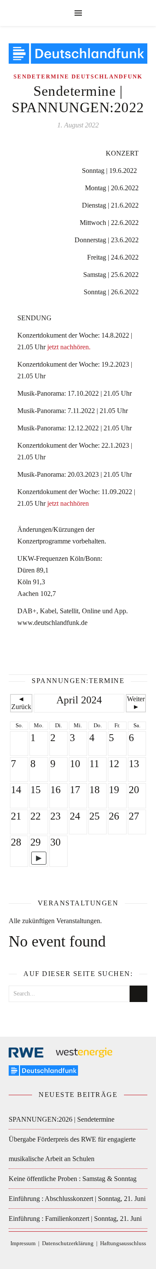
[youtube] (97, 1256)
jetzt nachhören (68, 503)
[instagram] (85, 1256)
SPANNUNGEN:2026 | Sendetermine (61, 1119)
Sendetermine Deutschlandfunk (78, 76)
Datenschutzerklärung (68, 1243)
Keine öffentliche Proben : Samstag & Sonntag (72, 1178)
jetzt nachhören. (69, 347)
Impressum (23, 1243)
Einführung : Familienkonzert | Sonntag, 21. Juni (75, 1218)
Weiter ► (136, 702)
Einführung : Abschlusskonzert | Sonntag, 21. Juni (77, 1198)
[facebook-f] (59, 1256)
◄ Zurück (21, 702)
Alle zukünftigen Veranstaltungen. (55, 920)
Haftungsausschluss (123, 1243)
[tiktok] (72, 1256)
